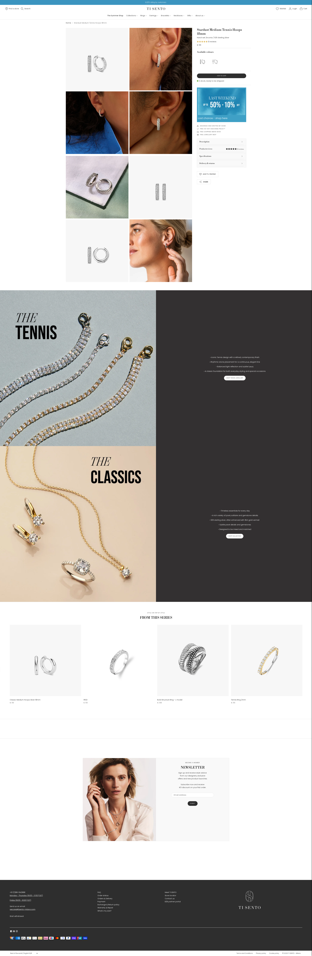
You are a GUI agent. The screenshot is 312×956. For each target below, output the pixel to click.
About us (199, 15)
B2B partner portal (173, 901)
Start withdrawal (17, 916)
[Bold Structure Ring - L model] (193, 660)
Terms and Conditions (244, 953)
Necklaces (178, 15)
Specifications (205, 156)
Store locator (170, 895)
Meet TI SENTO (170, 892)
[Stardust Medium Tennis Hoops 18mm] (202, 60)
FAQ (99, 892)
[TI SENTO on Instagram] (17, 931)
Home (68, 23)
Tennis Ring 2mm (238, 700)
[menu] (24, 953)
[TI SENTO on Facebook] (11, 931)
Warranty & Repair (105, 907)
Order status (103, 895)
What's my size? (104, 911)
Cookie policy (274, 953)
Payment (101, 901)
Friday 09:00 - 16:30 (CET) (20, 900)
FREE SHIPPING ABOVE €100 (210, 132)
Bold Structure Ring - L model (169, 700)
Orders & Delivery (105, 898)
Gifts (189, 15)
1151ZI (85, 700)
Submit (192, 803)
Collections (131, 15)
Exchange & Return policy (108, 904)
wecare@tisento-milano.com (22, 909)
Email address (179, 791)
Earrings (153, 15)
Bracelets (165, 15)
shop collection (235, 536)
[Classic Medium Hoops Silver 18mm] (215, 60)
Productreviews (221, 149)
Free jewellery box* (208, 135)
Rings (142, 15)
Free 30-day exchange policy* (212, 129)
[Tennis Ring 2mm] (266, 660)
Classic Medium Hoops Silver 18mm (25, 700)
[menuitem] (245, 953)
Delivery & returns (207, 163)
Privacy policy (261, 953)
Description (204, 142)
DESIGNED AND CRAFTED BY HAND (213, 126)
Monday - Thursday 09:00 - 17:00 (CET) (26, 895)
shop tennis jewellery (234, 378)
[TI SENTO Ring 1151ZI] (119, 660)
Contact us (170, 898)
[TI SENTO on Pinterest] (14, 931)
